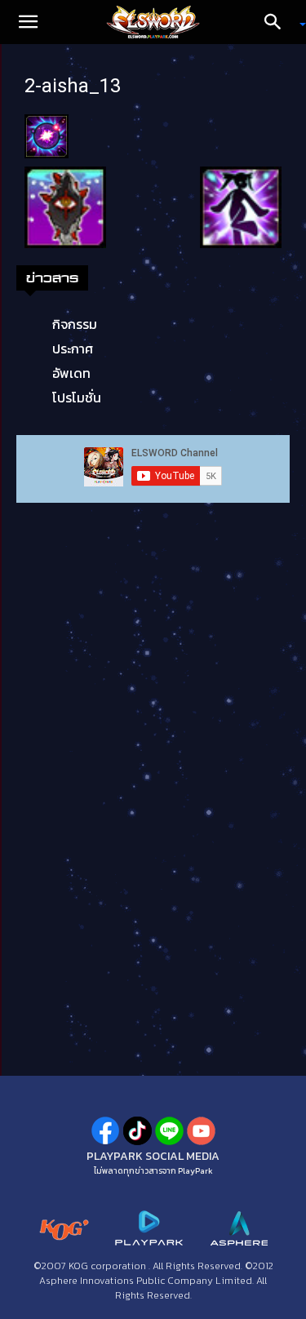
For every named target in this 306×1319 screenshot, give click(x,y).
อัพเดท (71, 373)
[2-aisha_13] (46, 135)
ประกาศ (72, 348)
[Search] (278, 22)
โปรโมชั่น (76, 397)
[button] (28, 22)
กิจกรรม (74, 324)
